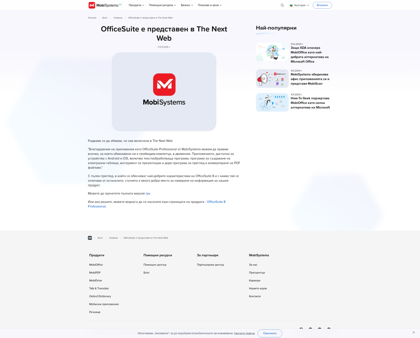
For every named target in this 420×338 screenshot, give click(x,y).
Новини (118, 17)
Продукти (135, 5)
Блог (105, 17)
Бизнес (185, 5)
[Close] (413, 332)
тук (148, 193)
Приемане (270, 333)
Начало (92, 17)
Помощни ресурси (161, 5)
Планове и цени (208, 5)
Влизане (322, 5)
